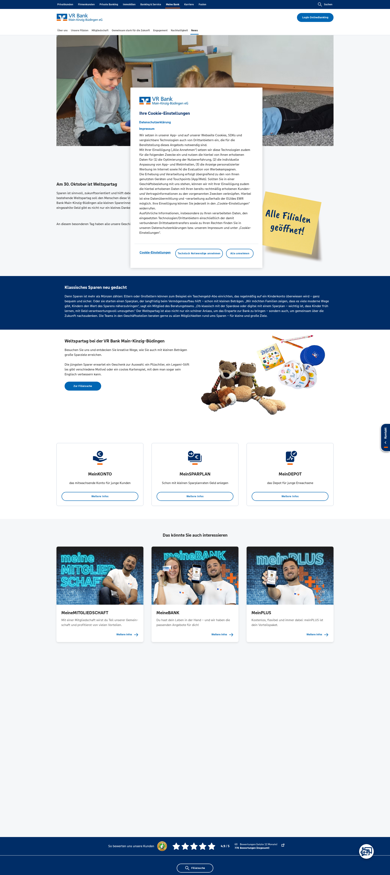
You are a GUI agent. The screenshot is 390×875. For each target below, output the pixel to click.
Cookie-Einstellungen (155, 252)
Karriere (189, 4)
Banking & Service (150, 4)
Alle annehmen (239, 253)
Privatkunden (65, 4)
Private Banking (109, 4)
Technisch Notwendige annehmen (199, 253)
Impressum (147, 129)
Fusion (202, 4)
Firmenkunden (86, 4)
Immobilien (129, 4)
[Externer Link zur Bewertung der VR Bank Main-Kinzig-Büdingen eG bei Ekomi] (283, 846)
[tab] (62, 30)
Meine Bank (172, 4)
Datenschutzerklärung (155, 122)
